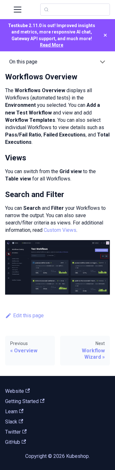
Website (14, 391)
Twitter (13, 432)
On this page (23, 62)
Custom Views (60, 230)
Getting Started (22, 401)
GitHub (12, 442)
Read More (51, 45)
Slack (11, 422)
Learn (11, 411)
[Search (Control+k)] (75, 10)
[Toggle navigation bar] (17, 9)
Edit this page (28, 315)
